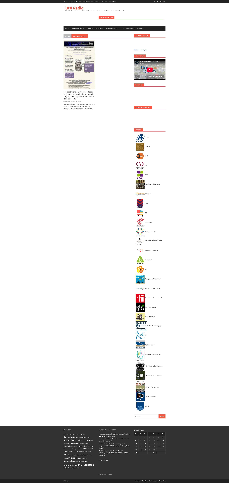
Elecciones (80, 443)
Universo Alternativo (75, 468)
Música (67, 454)
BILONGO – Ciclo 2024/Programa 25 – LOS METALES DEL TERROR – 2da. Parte (114, 453)
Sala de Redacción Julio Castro (154, 366)
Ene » (155, 453)
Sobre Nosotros (94, 1)
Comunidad (80, 437)
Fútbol (73, 449)
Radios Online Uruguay (154, 326)
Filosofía (65, 449)
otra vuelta (89, 455)
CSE (146, 165)
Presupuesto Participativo (153, 279)
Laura (100, 439)
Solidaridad (81, 461)
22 (145, 446)
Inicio (65, 1)
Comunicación (70, 437)
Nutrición (84, 455)
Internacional (88, 449)
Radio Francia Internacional (153, 298)
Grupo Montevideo (150, 232)
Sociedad (68, 461)
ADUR (146, 137)
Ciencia (80, 434)
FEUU (146, 203)
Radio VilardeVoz (150, 316)
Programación (72, 1)
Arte (65, 434)
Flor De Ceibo (149, 222)
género (76, 449)
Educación (73, 443)
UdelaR (147, 406)
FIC (146, 213)
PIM (146, 269)
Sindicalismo (83, 458)
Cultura (87, 437)
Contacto (113, 1)
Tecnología (67, 465)
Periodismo (66, 458)
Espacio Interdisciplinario (152, 184)
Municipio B (148, 260)
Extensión (148, 194)
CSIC (146, 175)
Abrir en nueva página (140, 50)
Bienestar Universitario (72, 434)
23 (149, 446)
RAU (146, 335)
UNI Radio (74, 7)
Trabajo (73, 465)
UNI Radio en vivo (105, 1)
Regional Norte (149, 345)
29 (145, 450)
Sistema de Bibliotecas (152, 387)
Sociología (75, 461)
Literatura (77, 451)
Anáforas (147, 147)
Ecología (90, 440)
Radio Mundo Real (150, 307)
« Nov (137, 453)
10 (154, 440)
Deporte (67, 440)
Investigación (68, 451)
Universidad (67, 468)
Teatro (87, 461)
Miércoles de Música (86, 451)
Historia (80, 449)
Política (71, 457)
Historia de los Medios (151, 250)
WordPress (145, 481)
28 (140, 450)
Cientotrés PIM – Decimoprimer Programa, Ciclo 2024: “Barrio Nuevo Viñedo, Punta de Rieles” (114, 446)
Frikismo (69, 449)
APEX (146, 156)
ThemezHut (162, 481)
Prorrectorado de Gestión (152, 288)
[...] (92, 108)
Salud (77, 458)
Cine (83, 434)
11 (158, 440)
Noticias (79, 455)
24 (154, 446)
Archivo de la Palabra (84, 1)
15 (145, 443)
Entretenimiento (79, 446)
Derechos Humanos (79, 440)
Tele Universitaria (150, 397)
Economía (66, 443)
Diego (79, 101)
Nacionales (74, 455)
